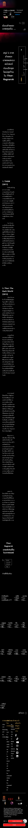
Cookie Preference (16, 821)
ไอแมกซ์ (8, 732)
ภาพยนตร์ (12, 10)
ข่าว (10, 12)
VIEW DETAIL (21, 79)
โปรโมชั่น (5, 12)
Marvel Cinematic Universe (8, 562)
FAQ (4, 14)
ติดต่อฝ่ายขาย (12, 744)
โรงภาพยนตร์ (20, 10)
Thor (7, 566)
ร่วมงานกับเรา (12, 735)
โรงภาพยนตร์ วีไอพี (9, 786)
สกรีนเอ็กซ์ (8, 746)
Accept (14, 825)
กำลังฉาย (3, 726)
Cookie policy (7, 816)
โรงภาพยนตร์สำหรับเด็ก (9, 777)
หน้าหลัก (5, 10)
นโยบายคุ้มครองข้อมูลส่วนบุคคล (13, 753)
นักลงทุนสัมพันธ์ (17, 12)
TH (6, 821)
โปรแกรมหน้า (4, 731)
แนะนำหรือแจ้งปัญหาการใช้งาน (18, 725)
